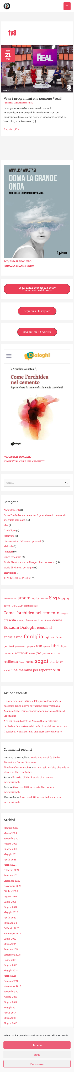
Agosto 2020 (11, 896)
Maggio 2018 (11, 970)
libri (55, 646)
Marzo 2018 (10, 975)
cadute (17, 605)
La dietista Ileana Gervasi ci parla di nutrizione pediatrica (35, 726)
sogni (41, 660)
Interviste (9, 535)
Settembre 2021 (12, 838)
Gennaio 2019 (11, 949)
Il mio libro (10, 530)
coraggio (64, 613)
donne (57, 620)
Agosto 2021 (10, 843)
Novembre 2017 (12, 986)
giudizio (31, 646)
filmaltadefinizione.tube (17, 767)
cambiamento (31, 605)
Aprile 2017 (10, 1012)
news (32, 653)
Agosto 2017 (10, 996)
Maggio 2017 (11, 1007)
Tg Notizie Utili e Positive (17, 578)
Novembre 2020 (12, 886)
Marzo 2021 (10, 864)
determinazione (34, 620)
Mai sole (8, 546)
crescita (10, 620)
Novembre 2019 (12, 933)
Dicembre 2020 (12, 880)
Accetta (37, 1045)
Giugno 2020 (11, 907)
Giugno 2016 (10, 1023)
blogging (63, 598)
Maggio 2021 (11, 854)
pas (38, 653)
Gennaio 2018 (11, 981)
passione (47, 653)
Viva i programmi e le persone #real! (33, 98)
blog (53, 597)
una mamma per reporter (32, 670)
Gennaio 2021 (11, 875)
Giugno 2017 (10, 1002)
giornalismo (20, 646)
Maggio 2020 (11, 912)
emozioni (44, 627)
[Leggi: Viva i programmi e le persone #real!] (37, 68)
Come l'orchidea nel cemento (31, 612)
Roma (21, 662)
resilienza (11, 662)
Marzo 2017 (10, 1017)
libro (64, 646)
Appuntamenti (12, 509)
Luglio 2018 (10, 960)
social (30, 662)
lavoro (46, 646)
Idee (6, 525)
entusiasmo (13, 637)
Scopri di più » (11, 129)
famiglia (33, 636)
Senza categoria (12, 556)
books (7, 605)
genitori (9, 646)
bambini (44, 598)
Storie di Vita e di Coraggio (18, 567)
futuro (59, 637)
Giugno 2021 (10, 848)
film (52, 637)
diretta (48, 620)
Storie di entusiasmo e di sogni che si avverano (29, 562)
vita (56, 669)
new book (21, 653)
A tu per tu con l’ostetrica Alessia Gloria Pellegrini (31, 721)
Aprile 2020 (10, 917)
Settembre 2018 (12, 954)
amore (24, 598)
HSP (39, 646)
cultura (20, 620)
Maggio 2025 (11, 827)
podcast (57, 653)
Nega (37, 1054)
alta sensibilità (10, 598)
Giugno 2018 (10, 965)
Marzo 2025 (10, 833)
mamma (9, 653)
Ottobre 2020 (11, 891)
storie (54, 661)
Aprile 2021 (10, 859)
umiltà (7, 670)
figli (47, 637)
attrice (35, 598)
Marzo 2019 (10, 944)
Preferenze (37, 1064)
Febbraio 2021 (11, 870)
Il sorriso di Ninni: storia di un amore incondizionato (33, 731)
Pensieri (8, 102)
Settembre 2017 (12, 991)
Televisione (10, 572)
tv (61, 662)
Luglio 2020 (10, 901)
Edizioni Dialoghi (20, 627)
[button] (37, 289)
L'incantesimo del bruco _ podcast (22, 541)
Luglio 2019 (10, 938)
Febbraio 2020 (11, 928)
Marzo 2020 (10, 922)
